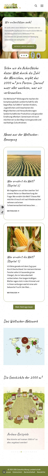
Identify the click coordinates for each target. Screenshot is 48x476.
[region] (24, 39)
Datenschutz (17, 472)
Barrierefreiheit (29, 472)
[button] (36, 5)
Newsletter (41, 472)
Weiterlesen (12, 211)
